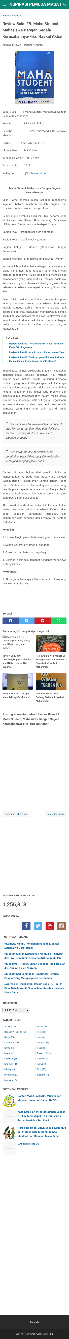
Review (43, 1058)
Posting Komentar (33, 44)
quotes (43, 1042)
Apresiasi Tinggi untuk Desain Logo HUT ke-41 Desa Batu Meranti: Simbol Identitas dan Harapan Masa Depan (34, 988)
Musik (42, 1026)
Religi (41, 1048)
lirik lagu (10, 1069)
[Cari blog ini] (64, 4)
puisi (41, 1037)
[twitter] (27, 620)
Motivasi (10, 1080)
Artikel (10, 1026)
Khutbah (10, 1064)
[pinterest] (42, 620)
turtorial (43, 1074)
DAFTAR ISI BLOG (28, 1143)
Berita (9, 1037)
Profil (41, 1032)
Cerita (9, 1048)
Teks (42, 1064)
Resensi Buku (45, 1053)
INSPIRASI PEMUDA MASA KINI (38, 4)
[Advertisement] (34, 855)
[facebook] (11, 620)
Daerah (9, 1053)
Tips (41, 1069)
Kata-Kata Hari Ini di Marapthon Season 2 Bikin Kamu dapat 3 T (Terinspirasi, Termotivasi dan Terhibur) (41, 1116)
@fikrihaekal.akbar (36, 173)
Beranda (34, 1322)
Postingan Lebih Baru (16, 814)
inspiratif (11, 1058)
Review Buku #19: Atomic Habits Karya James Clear (36, 352)
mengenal (11, 1074)
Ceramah (11, 1042)
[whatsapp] (59, 620)
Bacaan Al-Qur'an (15, 1032)
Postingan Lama (55, 814)
